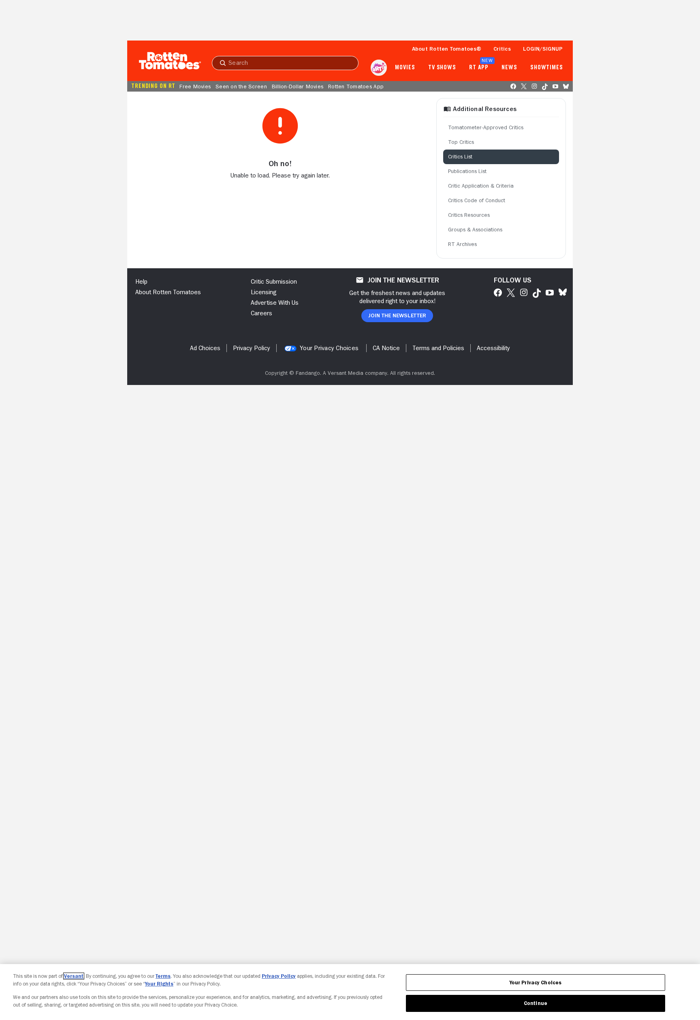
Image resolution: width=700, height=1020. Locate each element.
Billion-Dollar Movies (297, 86)
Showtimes (546, 67)
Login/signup (543, 48)
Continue (535, 1003)
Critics (502, 48)
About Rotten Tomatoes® (447, 48)
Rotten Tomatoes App (356, 86)
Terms (163, 976)
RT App (478, 67)
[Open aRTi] (379, 68)
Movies (405, 67)
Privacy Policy (279, 976)
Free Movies (195, 86)
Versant (73, 976)
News (509, 67)
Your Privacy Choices (329, 348)
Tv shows (442, 67)
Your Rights (159, 983)
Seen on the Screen (241, 86)
